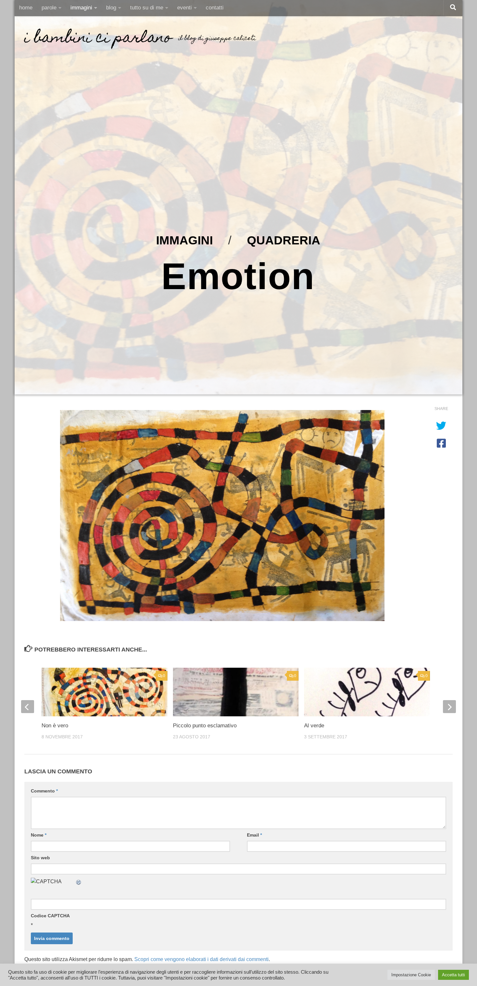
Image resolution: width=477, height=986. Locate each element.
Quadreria (283, 240)
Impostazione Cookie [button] (411, 974)
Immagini (184, 240)
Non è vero (55, 725)
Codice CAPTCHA (50, 915)
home (25, 8)
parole (49, 8)
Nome (38, 835)
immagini (81, 8)
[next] (449, 706)
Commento (44, 790)
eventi (184, 8)
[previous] (27, 706)
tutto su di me (146, 8)
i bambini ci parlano (98, 39)
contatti (215, 8)
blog (111, 8)
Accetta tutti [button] (453, 974)
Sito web (40, 857)
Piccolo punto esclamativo (205, 725)
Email (254, 835)
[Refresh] (78, 881)
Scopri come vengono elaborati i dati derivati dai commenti (201, 959)
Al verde (314, 725)
